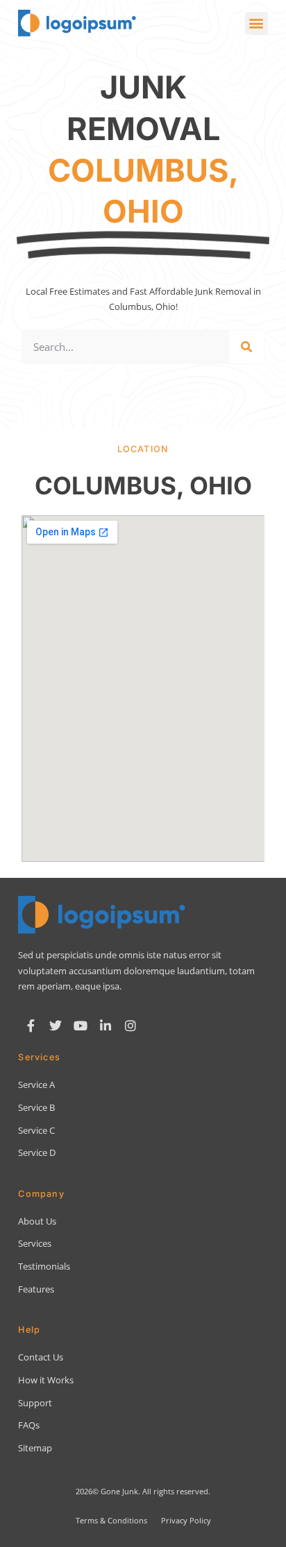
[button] (256, 23)
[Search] (246, 346)
